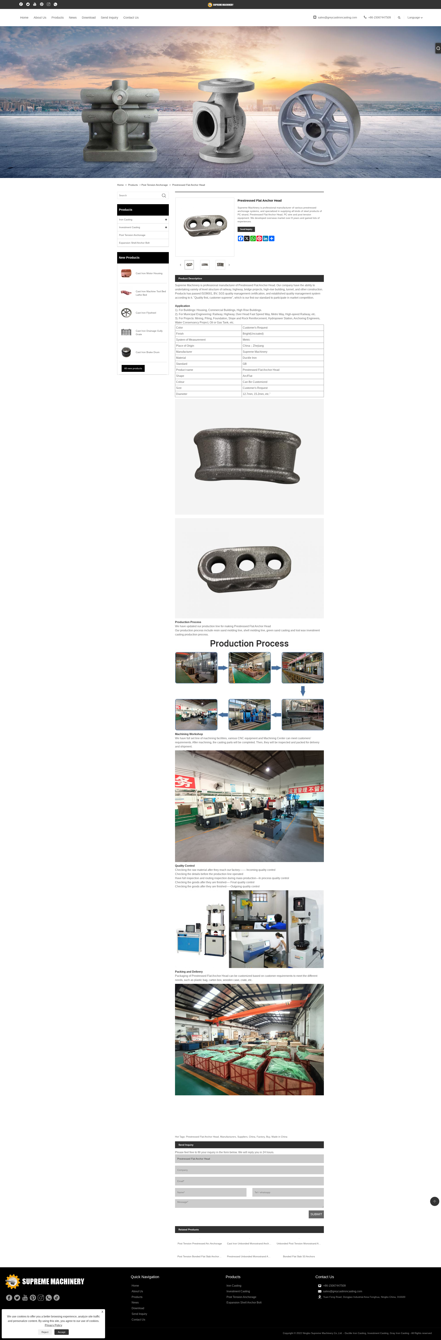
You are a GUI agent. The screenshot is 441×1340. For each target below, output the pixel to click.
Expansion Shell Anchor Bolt (134, 242)
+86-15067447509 (379, 17)
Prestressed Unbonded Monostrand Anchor (250, 1298)
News (73, 17)
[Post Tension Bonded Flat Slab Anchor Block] (200, 1292)
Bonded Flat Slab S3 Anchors (299, 1298)
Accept (61, 1332)
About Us (40, 17)
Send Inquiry (109, 17)
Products (58, 17)
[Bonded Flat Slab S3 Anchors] (299, 1292)
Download (89, 17)
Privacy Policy (53, 1325)
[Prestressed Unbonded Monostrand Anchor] (249, 1292)
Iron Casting (125, 219)
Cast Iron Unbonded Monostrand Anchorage (250, 1285)
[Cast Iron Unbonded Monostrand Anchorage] (249, 1258)
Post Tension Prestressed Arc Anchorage (200, 1243)
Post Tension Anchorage (154, 185)
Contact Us (131, 17)
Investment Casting (129, 227)
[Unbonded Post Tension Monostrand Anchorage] (299, 1258)
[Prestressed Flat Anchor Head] (189, 264)
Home (24, 17)
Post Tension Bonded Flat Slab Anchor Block (201, 1298)
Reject (45, 1332)
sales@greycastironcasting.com (337, 17)
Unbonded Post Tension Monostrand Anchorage (300, 1285)
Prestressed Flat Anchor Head (188, 185)
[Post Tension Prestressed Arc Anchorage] (200, 1237)
